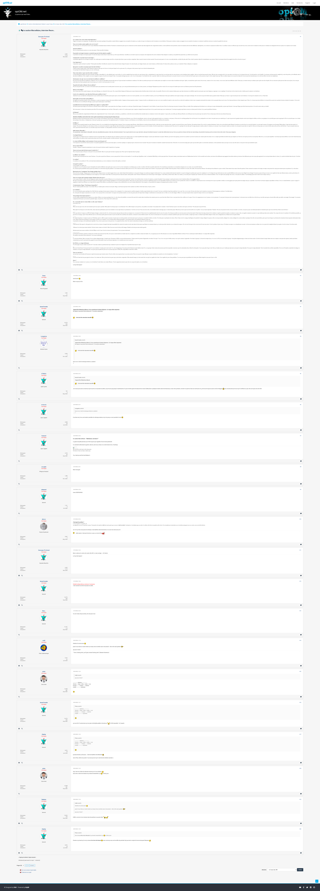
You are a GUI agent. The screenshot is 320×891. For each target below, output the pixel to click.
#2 (300, 275)
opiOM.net (7, 2)
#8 (300, 466)
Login (314, 3)
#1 (300, 36)
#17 (300, 734)
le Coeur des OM (59, 24)
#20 (300, 829)
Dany (43, 275)
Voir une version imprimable (29, 870)
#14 (300, 640)
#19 (300, 799)
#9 (300, 489)
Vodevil (44, 436)
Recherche (300, 3)
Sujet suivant (31, 857)
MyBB (27, 887)
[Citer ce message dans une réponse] (301, 270)
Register (307, 3)
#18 (300, 768)
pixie (43, 671)
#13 (300, 610)
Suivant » (32, 865)
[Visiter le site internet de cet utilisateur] (19, 270)
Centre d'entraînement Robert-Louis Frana (40, 24)
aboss (44, 519)
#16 (300, 702)
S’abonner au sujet (26, 872)
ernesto (43, 405)
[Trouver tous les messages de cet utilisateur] (22, 270)
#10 (300, 519)
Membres (286, 3)
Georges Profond (43, 36)
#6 (300, 404)
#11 (300, 550)
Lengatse (44, 336)
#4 (300, 336)
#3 (300, 306)
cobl (43, 640)
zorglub (43, 467)
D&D (15, 887)
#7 (300, 435)
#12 (300, 581)
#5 (300, 373)
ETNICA (44, 374)
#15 (300, 671)
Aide (293, 3)
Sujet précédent (23, 857)
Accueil (279, 3)
